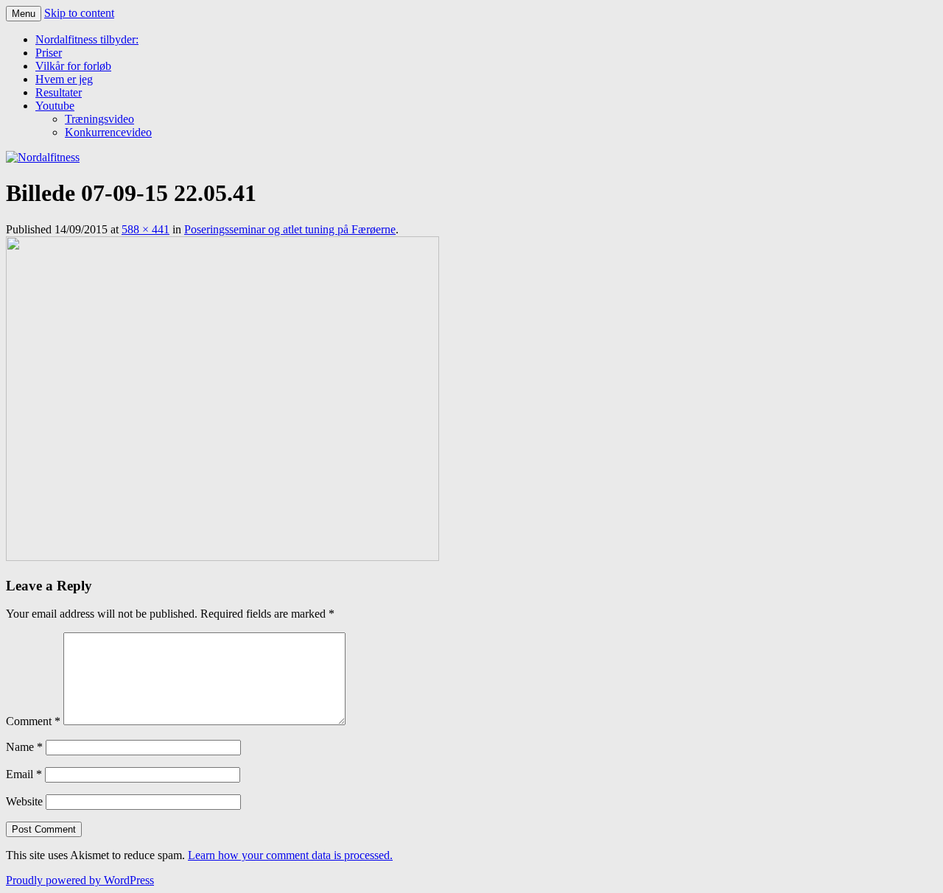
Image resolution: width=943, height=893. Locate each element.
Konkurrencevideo (108, 132)
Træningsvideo (99, 119)
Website (24, 801)
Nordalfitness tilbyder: (87, 39)
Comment (33, 721)
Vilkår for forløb (73, 66)
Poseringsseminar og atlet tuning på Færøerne (290, 229)
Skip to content (79, 13)
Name (24, 747)
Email (24, 774)
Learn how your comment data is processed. (290, 855)
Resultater (58, 92)
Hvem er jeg (64, 79)
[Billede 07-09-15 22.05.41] (222, 557)
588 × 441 (145, 229)
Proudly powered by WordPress (80, 880)
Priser (48, 52)
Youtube (54, 105)
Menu (23, 13)
